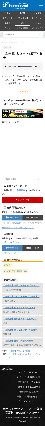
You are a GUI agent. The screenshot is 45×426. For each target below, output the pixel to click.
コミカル (7, 271)
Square (17, 223)
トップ (21, 372)
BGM (22, 13)
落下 (13, 271)
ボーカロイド (38, 18)
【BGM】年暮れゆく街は (19, 351)
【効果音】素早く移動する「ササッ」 (21, 285)
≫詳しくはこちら (10, 242)
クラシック (7, 18)
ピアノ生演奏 (22, 18)
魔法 (25, 271)
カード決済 (34, 217)
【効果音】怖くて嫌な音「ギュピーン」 (22, 330)
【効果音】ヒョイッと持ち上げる (19, 307)
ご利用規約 (20, 190)
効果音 (7, 13)
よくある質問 (31, 387)
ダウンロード (23, 200)
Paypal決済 (13, 217)
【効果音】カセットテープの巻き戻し (21, 296)
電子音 (19, 271)
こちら (14, 253)
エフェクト (8, 265)
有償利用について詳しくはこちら (18, 227)
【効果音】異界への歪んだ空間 (18, 341)
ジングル (38, 13)
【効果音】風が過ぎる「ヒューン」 (20, 319)
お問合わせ (29, 396)
